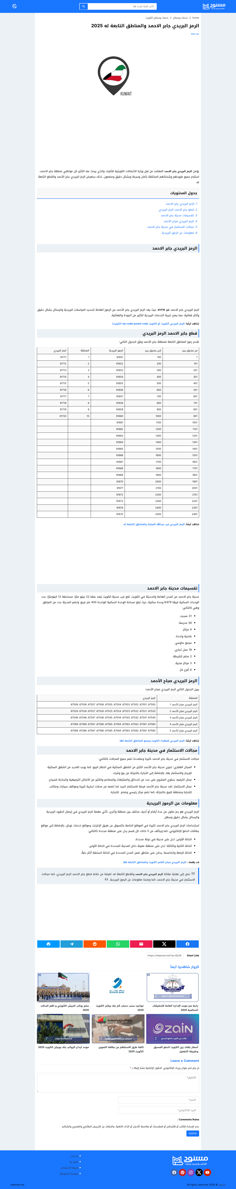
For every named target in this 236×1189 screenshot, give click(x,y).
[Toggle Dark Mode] (14, 6)
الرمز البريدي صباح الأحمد (180, 221)
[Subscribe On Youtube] (207, 1172)
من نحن (74, 1156)
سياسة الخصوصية (69, 1173)
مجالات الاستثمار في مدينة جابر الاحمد (172, 227)
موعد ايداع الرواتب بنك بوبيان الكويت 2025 (63, 1047)
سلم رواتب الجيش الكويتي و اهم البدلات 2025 (65, 1007)
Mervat (195, 34)
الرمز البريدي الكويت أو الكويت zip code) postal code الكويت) (148, 323)
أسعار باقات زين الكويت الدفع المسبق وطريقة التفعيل (176, 1049)
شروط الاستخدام (69, 1167)
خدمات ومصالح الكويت (157, 17)
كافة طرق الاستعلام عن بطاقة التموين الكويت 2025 (121, 1049)
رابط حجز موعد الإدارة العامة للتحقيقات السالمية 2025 (175, 1007)
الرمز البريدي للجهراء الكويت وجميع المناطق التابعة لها (152, 740)
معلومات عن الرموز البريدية (179, 232)
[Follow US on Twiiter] (199, 1172)
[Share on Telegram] (71, 944)
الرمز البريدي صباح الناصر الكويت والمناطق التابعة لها (154, 862)
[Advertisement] (118, 141)
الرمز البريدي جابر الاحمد (181, 203)
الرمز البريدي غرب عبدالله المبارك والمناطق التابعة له (154, 524)
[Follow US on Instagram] (191, 1172)
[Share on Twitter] (164, 944)
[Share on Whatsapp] (118, 944)
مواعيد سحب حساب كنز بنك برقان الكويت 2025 (120, 1007)
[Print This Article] (48, 944)
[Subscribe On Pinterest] (182, 1172)
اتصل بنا (74, 1162)
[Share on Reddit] (94, 944)
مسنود (221, 1184)
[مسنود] (190, 1160)
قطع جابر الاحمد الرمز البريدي (178, 209)
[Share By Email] (141, 944)
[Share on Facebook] (187, 944)
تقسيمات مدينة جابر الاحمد (179, 215)
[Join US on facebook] (174, 1172)
